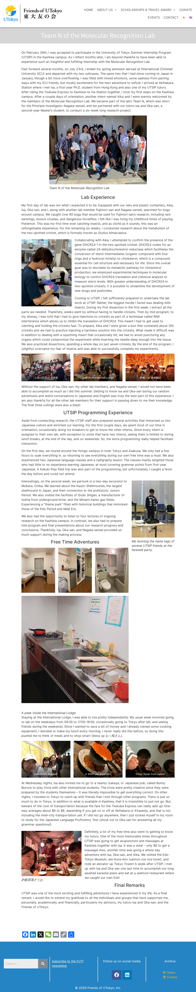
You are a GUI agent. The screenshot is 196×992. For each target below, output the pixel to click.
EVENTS (154, 17)
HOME (88, 10)
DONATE (186, 10)
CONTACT (171, 17)
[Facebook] (116, 975)
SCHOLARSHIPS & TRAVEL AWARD (146, 10)
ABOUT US (105, 10)
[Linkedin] (127, 975)
